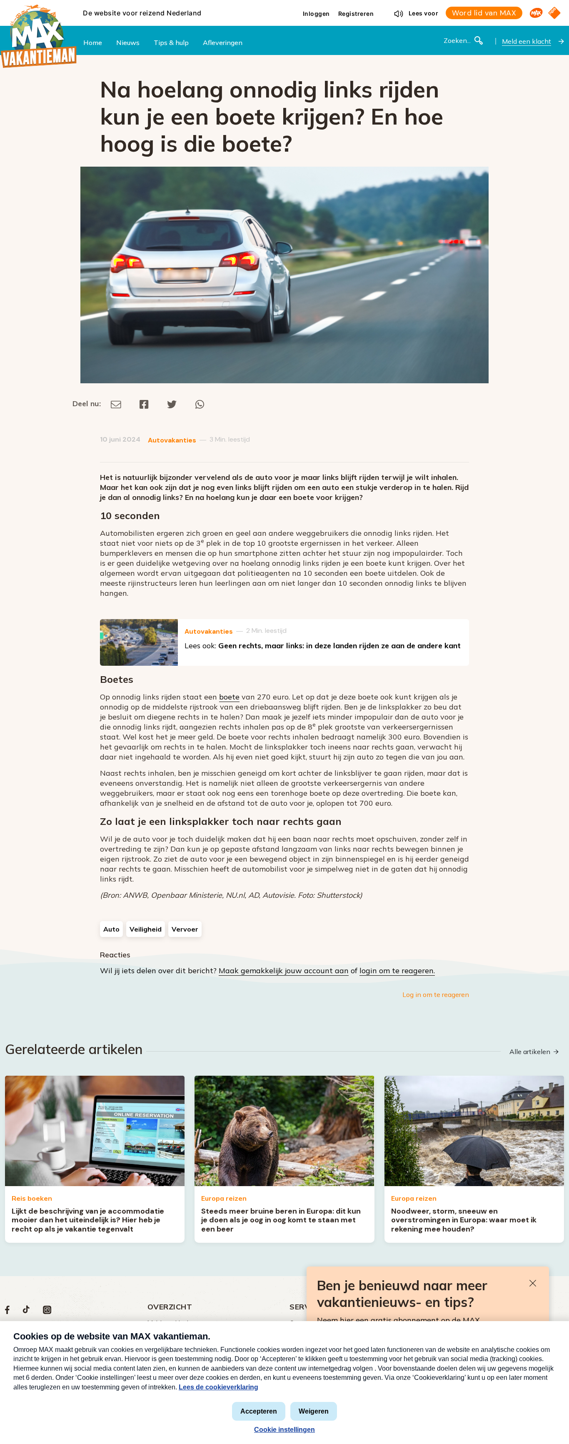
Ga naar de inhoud (284, 6)
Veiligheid (146, 929)
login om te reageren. (397, 970)
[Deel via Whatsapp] (199, 403)
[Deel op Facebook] (144, 403)
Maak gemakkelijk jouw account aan (284, 970)
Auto (111, 929)
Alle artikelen (529, 1051)
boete (229, 697)
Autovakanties (172, 440)
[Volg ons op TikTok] (26, 1311)
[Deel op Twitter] (172, 403)
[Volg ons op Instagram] (47, 1311)
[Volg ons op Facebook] (7, 1311)
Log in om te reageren (435, 994)
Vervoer (185, 929)
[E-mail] (116, 403)
